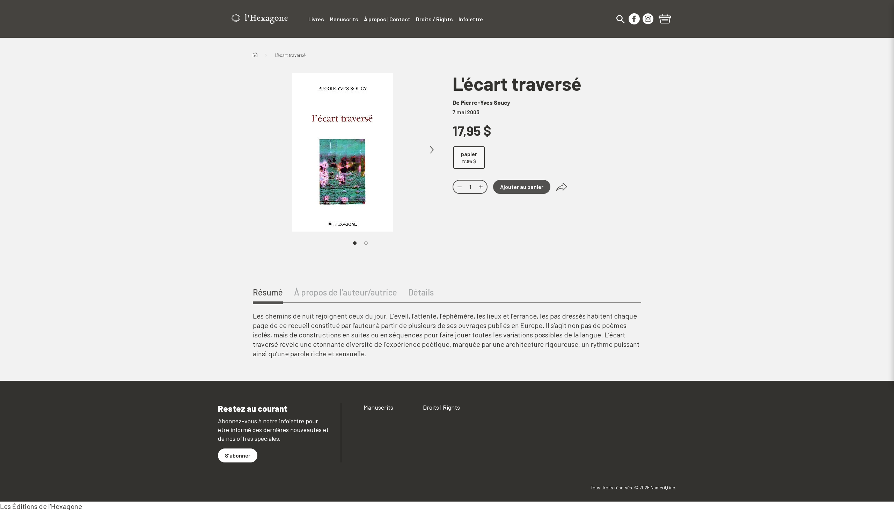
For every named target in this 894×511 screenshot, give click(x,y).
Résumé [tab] (268, 292)
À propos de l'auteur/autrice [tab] (345, 292)
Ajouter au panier (521, 186)
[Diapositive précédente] (278, 150)
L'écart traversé (290, 55)
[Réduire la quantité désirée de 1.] (458, 187)
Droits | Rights (441, 407)
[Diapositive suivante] (431, 150)
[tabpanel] (447, 334)
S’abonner (237, 455)
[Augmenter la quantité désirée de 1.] (481, 187)
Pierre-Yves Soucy (485, 102)
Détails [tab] (421, 292)
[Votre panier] (665, 19)
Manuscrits (378, 407)
